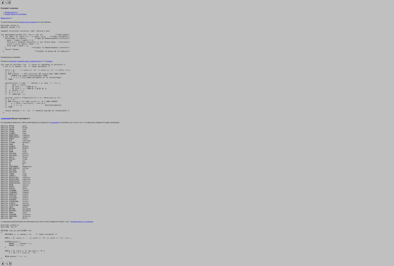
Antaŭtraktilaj (6, 118)
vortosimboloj (54, 122)
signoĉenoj (13, 61)
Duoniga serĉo (5, 18)
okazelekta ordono (23, 61)
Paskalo (49, 61)
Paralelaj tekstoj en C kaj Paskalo (15, 14)
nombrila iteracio (35, 61)
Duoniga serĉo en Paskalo (27, 22)
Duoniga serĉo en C (11, 12)
